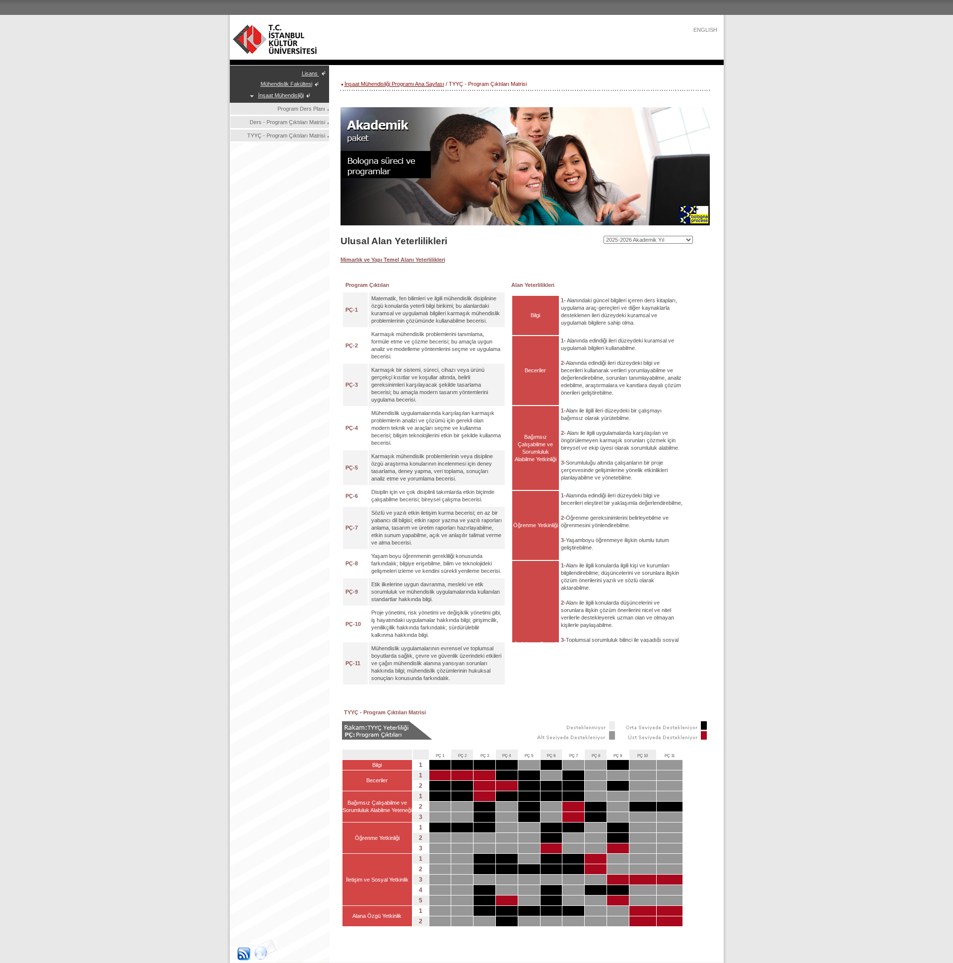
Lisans (310, 73)
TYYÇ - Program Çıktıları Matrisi (286, 135)
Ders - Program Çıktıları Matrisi (287, 122)
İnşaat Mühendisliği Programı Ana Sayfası (394, 84)
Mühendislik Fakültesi (286, 84)
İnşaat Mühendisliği (281, 95)
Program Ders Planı (301, 109)
